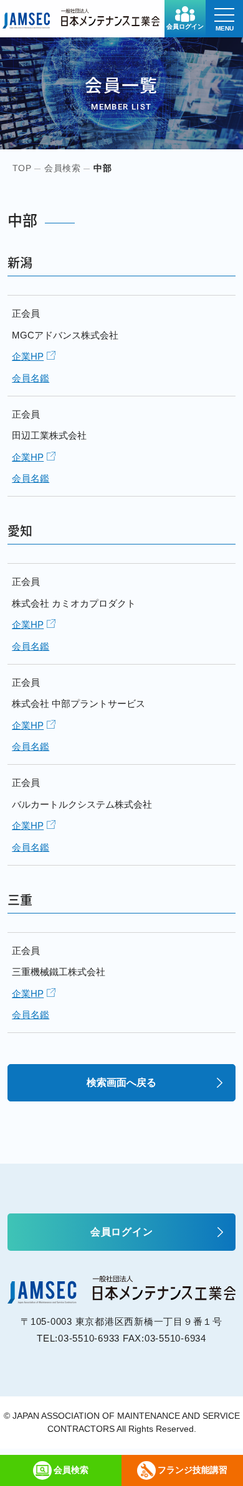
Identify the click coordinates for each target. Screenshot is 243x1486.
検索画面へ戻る (121, 1082)
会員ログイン (185, 26)
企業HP (28, 356)
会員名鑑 (30, 378)
